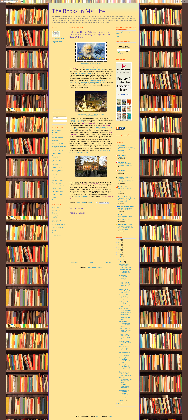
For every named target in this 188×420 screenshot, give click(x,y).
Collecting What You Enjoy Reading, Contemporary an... (125, 271)
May (121, 257)
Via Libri (54, 197)
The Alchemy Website (58, 186)
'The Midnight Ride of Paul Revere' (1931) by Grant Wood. (91, 114)
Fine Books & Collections (56, 156)
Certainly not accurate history (83, 73)
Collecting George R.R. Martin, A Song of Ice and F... (124, 367)
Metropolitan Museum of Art (91, 115)
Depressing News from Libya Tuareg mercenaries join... (125, 373)
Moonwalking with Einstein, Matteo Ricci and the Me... (125, 348)
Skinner (54, 230)
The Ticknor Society (57, 191)
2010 (119, 403)
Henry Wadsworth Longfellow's (94, 69)
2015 (119, 247)
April (121, 259)
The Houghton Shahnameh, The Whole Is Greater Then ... (124, 324)
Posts (56, 117)
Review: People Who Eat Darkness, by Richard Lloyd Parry (125, 190)
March (122, 262)
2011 (119, 255)
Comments (57, 121)
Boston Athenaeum (57, 143)
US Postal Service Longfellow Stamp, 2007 (91, 63)
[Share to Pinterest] (108, 203)
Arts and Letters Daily (58, 137)
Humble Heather (122, 157)
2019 (119, 245)
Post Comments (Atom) (95, 267)
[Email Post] (96, 202)
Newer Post (74, 262)
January (122, 400)
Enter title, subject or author (123, 47)
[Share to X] (104, 203)
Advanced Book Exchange (56, 131)
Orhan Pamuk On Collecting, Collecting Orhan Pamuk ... (124, 297)
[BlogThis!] (102, 203)
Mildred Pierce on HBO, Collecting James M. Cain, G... (124, 284)
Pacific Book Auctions (58, 227)
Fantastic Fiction (56, 153)
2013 (119, 252)
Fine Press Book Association (56, 161)
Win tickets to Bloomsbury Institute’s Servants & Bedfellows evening (125, 218)
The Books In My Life (78, 11)
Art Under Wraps (56, 135)
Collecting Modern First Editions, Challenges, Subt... (125, 265)
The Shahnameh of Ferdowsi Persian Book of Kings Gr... (125, 354)
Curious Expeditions (57, 150)
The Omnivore (122, 215)
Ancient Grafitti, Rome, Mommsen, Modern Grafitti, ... (125, 310)
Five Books (55, 164)
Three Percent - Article (125, 224)
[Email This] (100, 203)
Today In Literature (57, 194)
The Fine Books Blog (124, 197)
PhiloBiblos (121, 170)
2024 (119, 240)
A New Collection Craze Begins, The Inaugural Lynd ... (125, 291)
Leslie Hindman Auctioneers (56, 220)
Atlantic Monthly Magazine (80, 122)
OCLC (53, 177)
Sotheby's (54, 233)
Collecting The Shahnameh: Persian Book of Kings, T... (124, 360)
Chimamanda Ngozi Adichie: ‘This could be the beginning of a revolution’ (126, 149)
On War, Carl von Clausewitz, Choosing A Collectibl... (124, 277)
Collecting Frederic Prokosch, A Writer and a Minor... (125, 343)
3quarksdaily (122, 145)
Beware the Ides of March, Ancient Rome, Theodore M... (124, 336)
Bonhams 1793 (56, 210)
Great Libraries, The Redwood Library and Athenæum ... (125, 386)
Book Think (55, 140)
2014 (119, 250)
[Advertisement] (58, 78)
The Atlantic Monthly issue (80, 196)
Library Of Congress (57, 167)
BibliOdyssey (122, 155)
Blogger (110, 416)
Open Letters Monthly (58, 180)
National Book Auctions (58, 224)
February (122, 398)
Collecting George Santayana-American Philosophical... (124, 392)
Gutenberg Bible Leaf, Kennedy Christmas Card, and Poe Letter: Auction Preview (126, 200)
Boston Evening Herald (76, 120)
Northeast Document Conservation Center (58, 171)
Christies (54, 213)
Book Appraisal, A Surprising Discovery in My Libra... (124, 304)
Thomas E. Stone (59, 38)
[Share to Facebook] (106, 203)
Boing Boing (122, 162)
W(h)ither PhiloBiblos (123, 172)
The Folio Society (57, 188)
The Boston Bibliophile (125, 187)
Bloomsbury (55, 207)
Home (91, 262)
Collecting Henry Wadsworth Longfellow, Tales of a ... (124, 317)
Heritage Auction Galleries (56, 216)
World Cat (54, 200)
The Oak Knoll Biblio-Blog (126, 206)
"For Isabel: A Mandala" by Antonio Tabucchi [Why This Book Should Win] (125, 228)
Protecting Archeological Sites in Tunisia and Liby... (125, 380)
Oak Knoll (54, 174)
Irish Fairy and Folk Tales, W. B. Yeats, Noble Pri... (125, 330)
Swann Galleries (56, 236)
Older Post (108, 262)
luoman (98, 416)
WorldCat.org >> (123, 53)
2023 (119, 242)
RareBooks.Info (56, 183)
